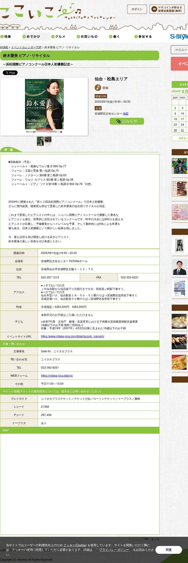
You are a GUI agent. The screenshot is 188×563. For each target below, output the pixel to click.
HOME (4, 47)
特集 (11, 36)
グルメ (63, 36)
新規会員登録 (167, 9)
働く (121, 36)
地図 (125, 113)
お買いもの (92, 36)
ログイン (137, 9)
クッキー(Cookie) (75, 545)
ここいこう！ (127, 121)
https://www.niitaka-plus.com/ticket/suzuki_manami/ (72, 336)
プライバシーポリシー (114, 549)
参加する (150, 36)
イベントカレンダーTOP (26, 47)
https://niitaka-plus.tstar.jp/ (57, 375)
